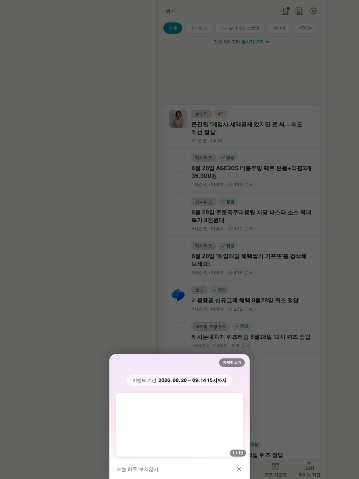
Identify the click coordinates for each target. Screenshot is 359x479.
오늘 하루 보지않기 (137, 469)
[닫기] (239, 469)
